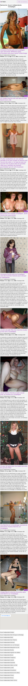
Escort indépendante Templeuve (7, 657)
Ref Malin (3, 2)
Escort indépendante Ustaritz (7, 660)
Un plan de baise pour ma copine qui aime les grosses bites (13, 467)
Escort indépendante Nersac (7, 677)
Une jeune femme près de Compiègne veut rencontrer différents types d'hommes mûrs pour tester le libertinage (13, 51)
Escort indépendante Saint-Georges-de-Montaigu (11, 634)
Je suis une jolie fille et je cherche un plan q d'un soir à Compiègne (13, 330)
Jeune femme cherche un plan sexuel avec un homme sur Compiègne (12, 393)
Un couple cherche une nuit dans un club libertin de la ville (13, 99)
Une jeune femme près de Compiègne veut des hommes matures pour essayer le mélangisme (13, 275)
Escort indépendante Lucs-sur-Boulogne (9, 645)
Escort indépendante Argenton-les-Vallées (10, 652)
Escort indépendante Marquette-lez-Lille (9, 647)
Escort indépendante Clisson (7, 675)
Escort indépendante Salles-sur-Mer (8, 665)
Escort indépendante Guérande (7, 662)
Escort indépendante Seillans (7, 632)
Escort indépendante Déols (6, 637)
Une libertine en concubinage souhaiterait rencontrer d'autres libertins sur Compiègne (13, 526)
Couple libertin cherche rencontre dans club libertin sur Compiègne (13, 593)
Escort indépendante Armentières (8, 670)
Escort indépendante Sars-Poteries (8, 640)
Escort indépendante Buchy (6, 655)
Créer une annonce (22, 1)
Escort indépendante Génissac (7, 642)
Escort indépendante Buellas (7, 650)
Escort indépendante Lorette (7, 667)
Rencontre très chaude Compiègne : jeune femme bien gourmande (13, 214)
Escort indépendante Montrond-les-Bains (10, 672)
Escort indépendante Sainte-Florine (8, 680)
